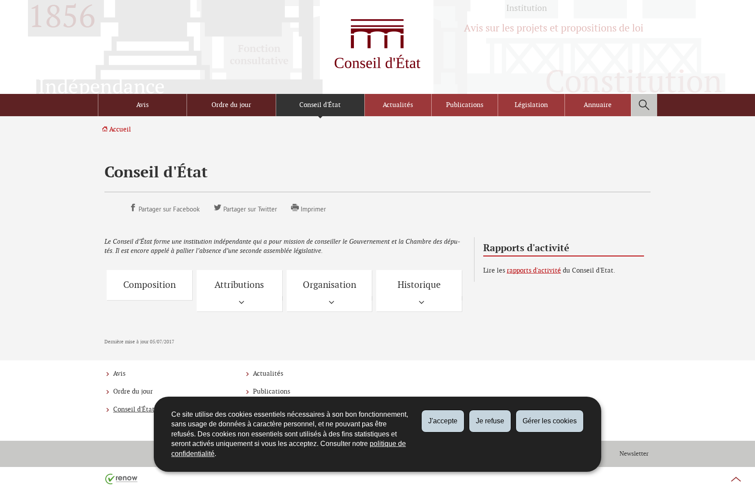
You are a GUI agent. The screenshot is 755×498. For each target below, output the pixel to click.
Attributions (239, 285)
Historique (419, 285)
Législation (531, 105)
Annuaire (598, 105)
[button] (644, 105)
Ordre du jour (231, 105)
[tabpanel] (239, 303)
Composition (149, 285)
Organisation (329, 285)
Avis (142, 105)
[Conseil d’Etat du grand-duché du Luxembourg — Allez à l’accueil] (377, 43)
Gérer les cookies (550, 421)
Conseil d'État (320, 105)
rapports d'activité (534, 270)
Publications (464, 105)
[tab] (239, 303)
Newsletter (634, 453)
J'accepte (442, 421)
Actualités (398, 105)
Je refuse (490, 421)
